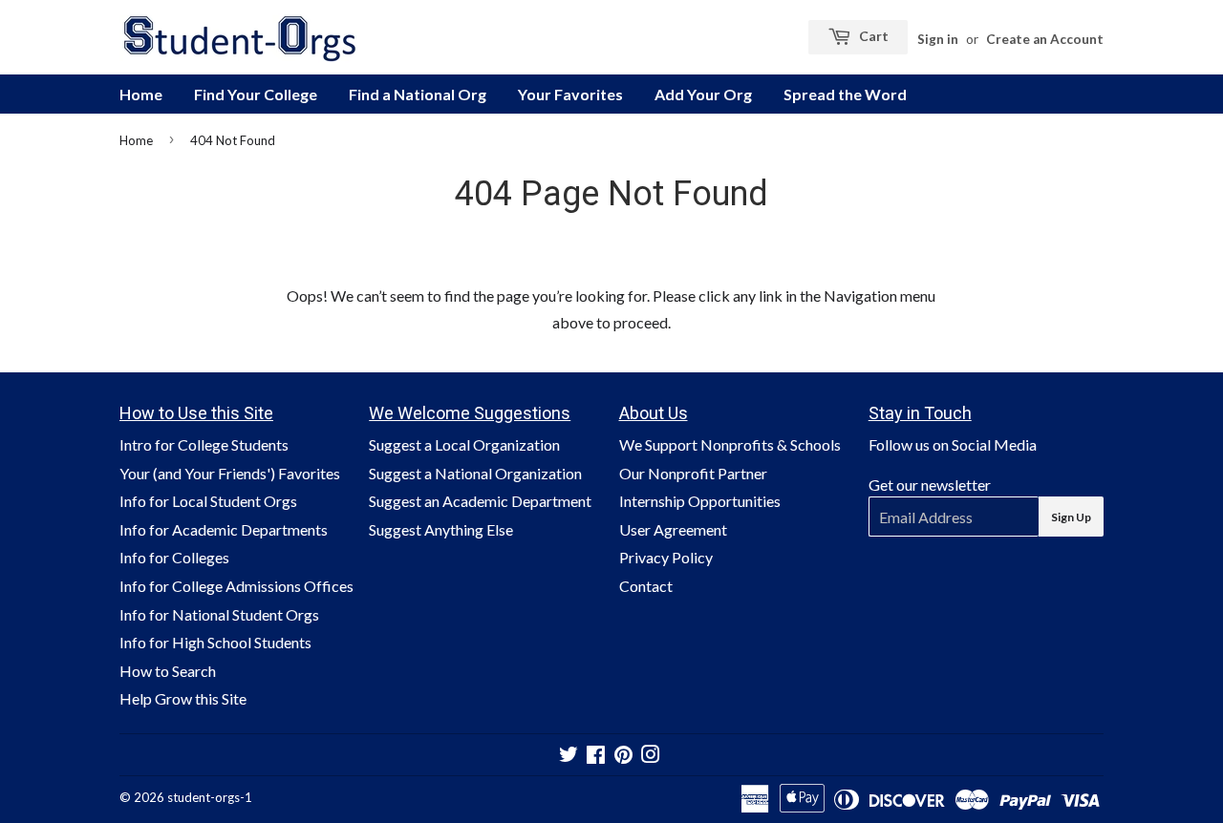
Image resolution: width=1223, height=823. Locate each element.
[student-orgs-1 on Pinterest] (623, 756)
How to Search (167, 671)
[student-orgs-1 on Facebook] (596, 756)
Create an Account (1045, 39)
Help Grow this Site (183, 698)
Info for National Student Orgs (219, 614)
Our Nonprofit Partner (693, 473)
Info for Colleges (174, 557)
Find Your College (255, 94)
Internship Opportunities (700, 501)
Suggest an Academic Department (480, 501)
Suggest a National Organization (475, 473)
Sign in (937, 39)
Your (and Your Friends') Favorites (229, 473)
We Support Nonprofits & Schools (730, 444)
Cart (872, 36)
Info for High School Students (215, 642)
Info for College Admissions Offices (236, 586)
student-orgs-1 (209, 797)
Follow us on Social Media (953, 444)
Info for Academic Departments (223, 529)
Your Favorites (570, 94)
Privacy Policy (666, 557)
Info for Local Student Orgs (208, 501)
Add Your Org (703, 94)
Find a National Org (417, 94)
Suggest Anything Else (441, 529)
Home (140, 94)
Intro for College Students (204, 444)
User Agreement (673, 529)
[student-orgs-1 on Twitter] (568, 756)
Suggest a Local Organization (464, 444)
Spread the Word (845, 94)
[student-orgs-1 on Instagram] (650, 756)
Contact (646, 586)
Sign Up (1071, 517)
